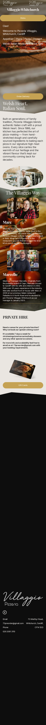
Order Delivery (23, 96)
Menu (22, 18)
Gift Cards (23, 385)
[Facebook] (5, 612)
